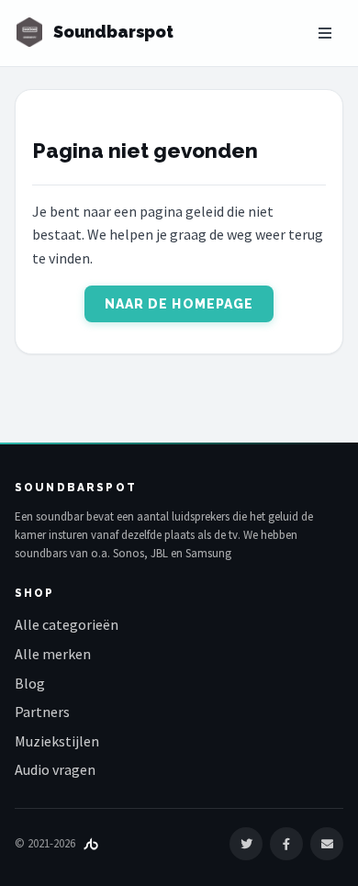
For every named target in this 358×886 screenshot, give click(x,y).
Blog (30, 683)
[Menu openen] (325, 33)
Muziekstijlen (57, 741)
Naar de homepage (179, 304)
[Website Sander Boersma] (91, 843)
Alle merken (53, 654)
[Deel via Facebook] (286, 843)
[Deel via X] (246, 843)
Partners (42, 711)
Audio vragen (55, 769)
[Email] (326, 843)
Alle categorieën (66, 624)
